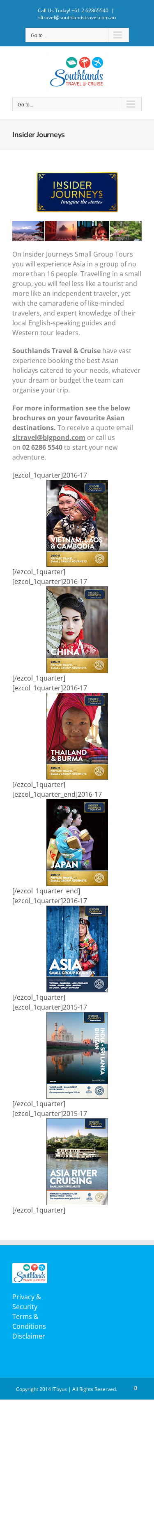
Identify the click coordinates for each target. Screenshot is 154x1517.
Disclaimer (28, 1336)
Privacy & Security (26, 1301)
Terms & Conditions (29, 1321)
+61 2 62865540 (89, 10)
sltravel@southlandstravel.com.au (77, 17)
